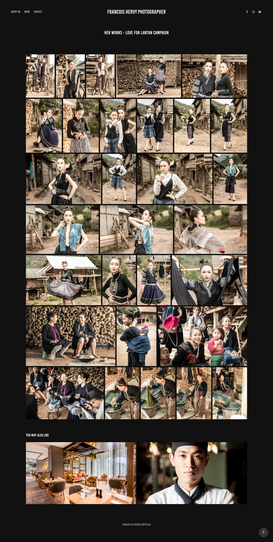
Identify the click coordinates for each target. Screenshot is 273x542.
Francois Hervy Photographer (136, 12)
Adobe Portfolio (142, 524)
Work (27, 11)
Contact (38, 11)
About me (16, 11)
